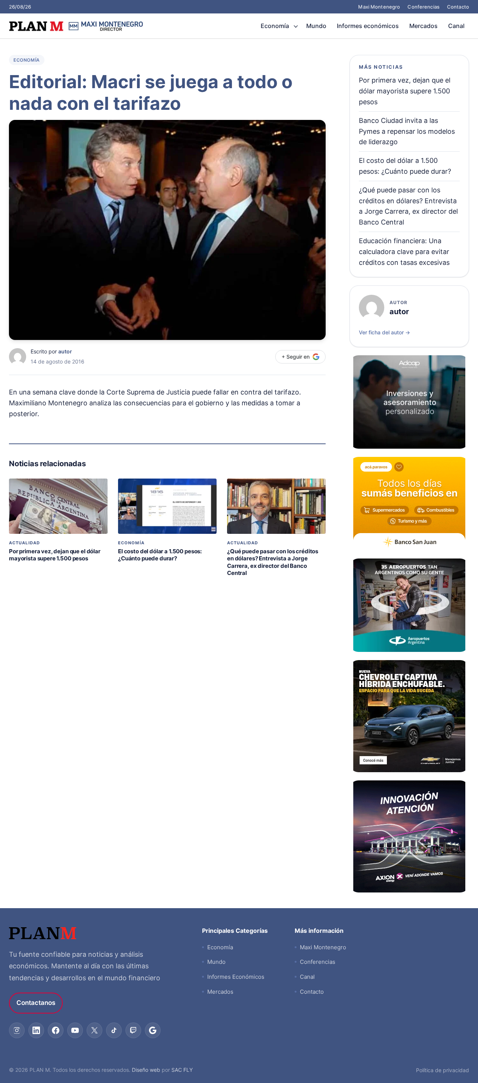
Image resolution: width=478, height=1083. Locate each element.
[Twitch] (133, 1030)
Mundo (316, 26)
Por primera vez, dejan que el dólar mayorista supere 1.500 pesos (54, 555)
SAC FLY (182, 1070)
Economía (275, 26)
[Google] (153, 1030)
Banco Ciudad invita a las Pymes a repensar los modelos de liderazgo (407, 131)
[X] (94, 1030)
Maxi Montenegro (379, 7)
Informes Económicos (235, 976)
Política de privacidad (442, 1070)
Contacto (458, 7)
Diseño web (146, 1070)
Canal (456, 26)
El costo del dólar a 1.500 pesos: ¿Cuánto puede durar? (160, 555)
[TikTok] (114, 1030)
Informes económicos (368, 26)
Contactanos (35, 1002)
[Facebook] (55, 1030)
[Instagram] (17, 1030)
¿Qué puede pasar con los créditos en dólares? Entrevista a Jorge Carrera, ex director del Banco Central (272, 562)
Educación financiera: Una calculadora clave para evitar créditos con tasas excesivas (404, 251)
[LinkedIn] (36, 1030)
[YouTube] (75, 1030)
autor (65, 351)
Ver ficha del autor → (384, 332)
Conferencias (423, 7)
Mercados (423, 26)
